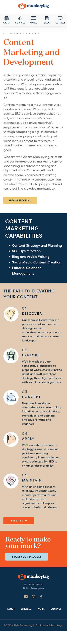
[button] (20, 200)
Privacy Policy (47, 625)
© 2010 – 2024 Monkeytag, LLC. (21, 625)
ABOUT (11, 608)
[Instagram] (33, 596)
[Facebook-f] (41, 596)
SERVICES (26, 608)
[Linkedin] (25, 596)
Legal (60, 625)
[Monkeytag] (33, 6)
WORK (40, 608)
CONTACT (56, 608)
